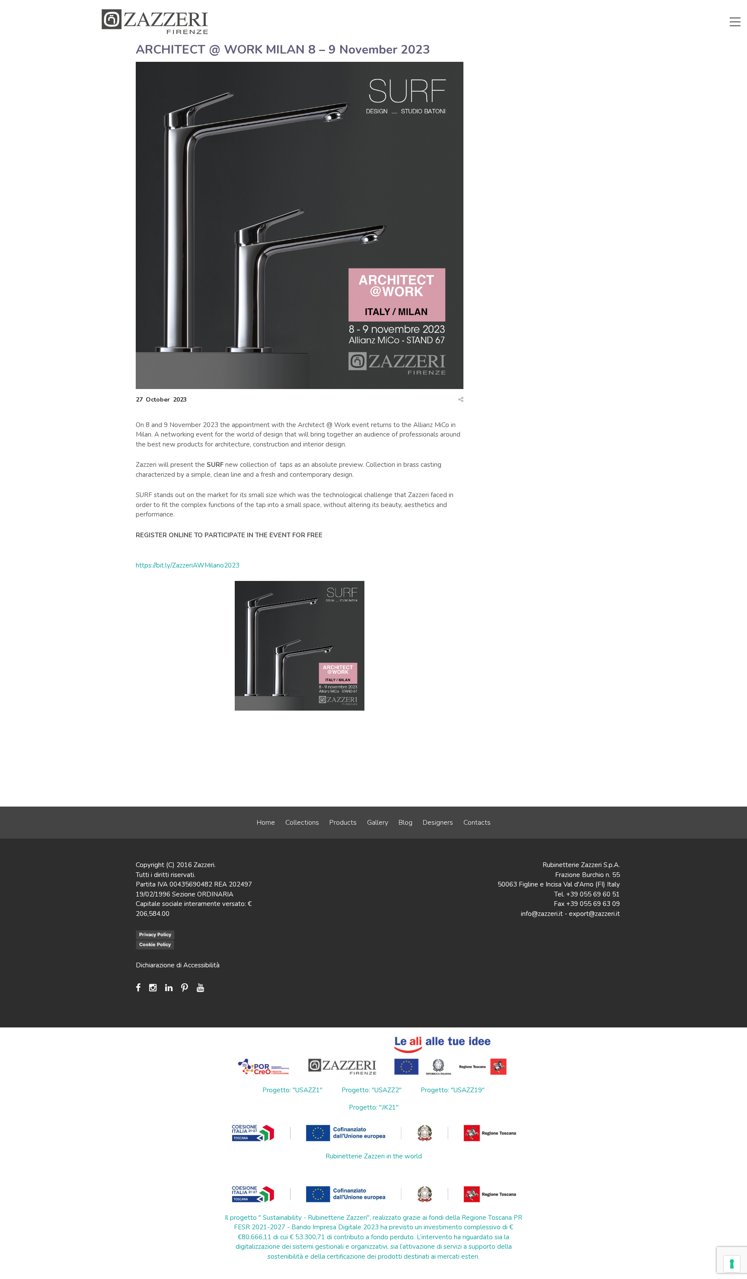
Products (343, 822)
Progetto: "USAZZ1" (292, 1090)
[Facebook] (140, 988)
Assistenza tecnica (431, 6)
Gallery (377, 822)
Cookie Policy (155, 944)
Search (627, 6)
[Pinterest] (184, 988)
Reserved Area (550, 6)
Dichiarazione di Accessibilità (178, 965)
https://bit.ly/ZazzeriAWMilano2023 (187, 565)
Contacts (477, 822)
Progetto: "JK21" (374, 1107)
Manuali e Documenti (493, 6)
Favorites (592, 6)
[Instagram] (153, 988)
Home (266, 822)
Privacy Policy (155, 934)
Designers (438, 822)
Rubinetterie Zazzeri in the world (374, 1156)
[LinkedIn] (169, 988)
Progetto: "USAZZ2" (372, 1090)
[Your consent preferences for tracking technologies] (732, 1264)
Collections (302, 822)
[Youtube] (200, 988)
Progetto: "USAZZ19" (453, 1090)
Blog (405, 822)
